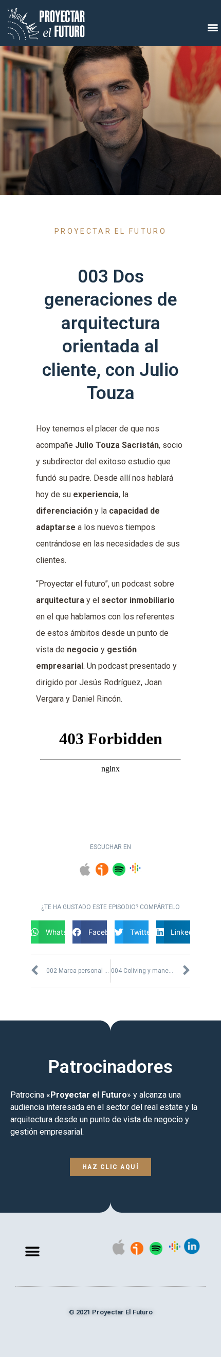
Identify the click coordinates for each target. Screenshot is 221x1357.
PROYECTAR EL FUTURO (110, 231)
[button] (212, 27)
